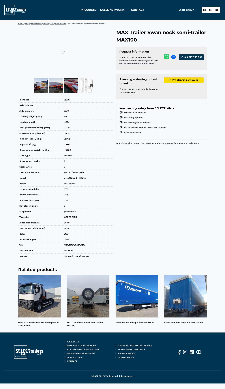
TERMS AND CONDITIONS (131, 349)
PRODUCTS (73, 341)
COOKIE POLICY (126, 357)
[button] (41, 85)
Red (66, 234)
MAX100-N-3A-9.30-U (75, 178)
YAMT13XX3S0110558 (74, 245)
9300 (66, 122)
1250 (66, 228)
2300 (66, 127)
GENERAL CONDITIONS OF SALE (135, 345)
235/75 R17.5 (70, 217)
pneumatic (70, 211)
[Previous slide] (23, 52)
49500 (67, 150)
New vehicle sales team (81, 345)
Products (88, 9)
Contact (137, 9)
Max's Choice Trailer (74, 172)
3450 (66, 133)
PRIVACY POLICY (126, 353)
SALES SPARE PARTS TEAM (81, 353)
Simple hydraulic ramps (76, 256)
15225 (67, 99)
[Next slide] (104, 52)
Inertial (67, 155)
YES (66, 189)
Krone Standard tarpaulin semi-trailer (135, 322)
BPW (66, 222)
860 (66, 116)
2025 (66, 239)
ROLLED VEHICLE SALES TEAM (83, 349)
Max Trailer (69, 183)
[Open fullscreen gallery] (105, 74)
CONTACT (72, 361)
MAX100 (68, 250)
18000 (67, 139)
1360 (66, 111)
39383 (67, 144)
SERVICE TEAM (74, 357)
